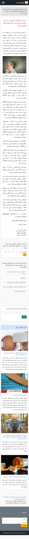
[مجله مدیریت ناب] (22, 3)
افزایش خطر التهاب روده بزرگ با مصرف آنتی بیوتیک (15, 477)
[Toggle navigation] (3, 2)
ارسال (24, 317)
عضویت (24, 525)
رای (25, 255)
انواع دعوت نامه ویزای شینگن (20, 395)
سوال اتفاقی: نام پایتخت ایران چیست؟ (16, 309)
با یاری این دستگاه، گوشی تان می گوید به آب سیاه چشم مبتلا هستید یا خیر (15, 354)
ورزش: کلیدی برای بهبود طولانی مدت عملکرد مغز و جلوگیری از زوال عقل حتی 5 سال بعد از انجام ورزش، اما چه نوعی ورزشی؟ (15, 437)
